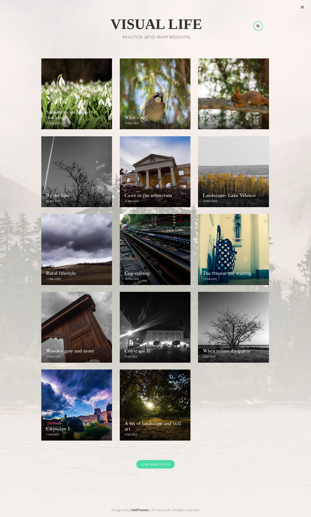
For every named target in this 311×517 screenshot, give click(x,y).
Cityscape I (58, 428)
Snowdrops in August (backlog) (68, 114)
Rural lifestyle (61, 273)
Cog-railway (137, 273)
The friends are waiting (227, 273)
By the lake (58, 195)
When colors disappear (227, 350)
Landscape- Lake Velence (229, 195)
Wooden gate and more (70, 350)
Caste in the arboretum (148, 195)
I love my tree (217, 117)
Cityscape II (137, 350)
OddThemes (140, 510)
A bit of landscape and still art (153, 426)
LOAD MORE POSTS (155, 464)
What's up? (136, 117)
